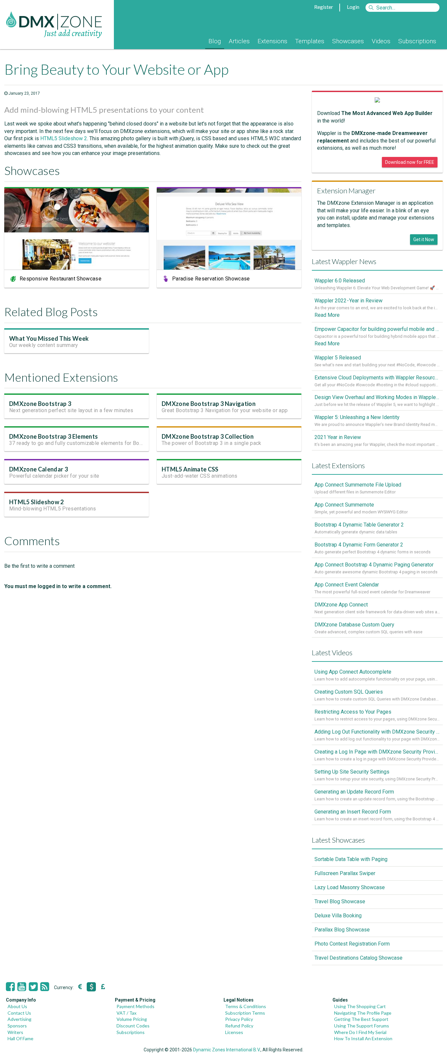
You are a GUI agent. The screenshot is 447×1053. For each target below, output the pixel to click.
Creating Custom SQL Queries (348, 692)
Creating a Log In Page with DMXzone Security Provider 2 (377, 752)
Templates (309, 41)
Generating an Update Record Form (354, 792)
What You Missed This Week (49, 338)
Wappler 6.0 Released (339, 281)
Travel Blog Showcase (339, 901)
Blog (214, 41)
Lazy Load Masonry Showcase (349, 887)
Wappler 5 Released (337, 357)
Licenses (234, 1032)
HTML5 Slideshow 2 (63, 138)
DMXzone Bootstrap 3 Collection (208, 436)
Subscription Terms (245, 1013)
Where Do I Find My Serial (360, 1032)
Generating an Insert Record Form (352, 812)
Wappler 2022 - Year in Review (348, 300)
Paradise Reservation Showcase (211, 279)
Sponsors (17, 1025)
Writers (15, 1032)
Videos (381, 41)
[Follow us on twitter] (33, 987)
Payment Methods (135, 1006)
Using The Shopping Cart (360, 1006)
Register (323, 7)
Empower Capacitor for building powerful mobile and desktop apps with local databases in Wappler (377, 329)
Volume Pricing (131, 1019)
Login (353, 7)
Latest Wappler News (344, 261)
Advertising (19, 1019)
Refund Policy (239, 1025)
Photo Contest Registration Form (352, 944)
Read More (327, 315)
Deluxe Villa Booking (338, 915)
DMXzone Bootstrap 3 (40, 403)
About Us (17, 1006)
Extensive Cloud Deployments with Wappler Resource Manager (377, 377)
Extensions (272, 41)
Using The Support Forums (361, 1025)
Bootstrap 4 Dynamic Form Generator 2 (358, 545)
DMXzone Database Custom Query (354, 625)
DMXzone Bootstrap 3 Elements (53, 436)
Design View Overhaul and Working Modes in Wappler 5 (377, 397)
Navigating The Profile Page (362, 1013)
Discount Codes (133, 1025)
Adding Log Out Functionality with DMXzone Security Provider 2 (377, 732)
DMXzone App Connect (341, 605)
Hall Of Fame (20, 1038)
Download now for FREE (409, 162)
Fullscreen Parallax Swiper (344, 873)
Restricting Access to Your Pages (352, 712)
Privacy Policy (239, 1019)
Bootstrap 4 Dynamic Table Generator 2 (359, 525)
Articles (239, 41)
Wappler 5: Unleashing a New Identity (357, 417)
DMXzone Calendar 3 (38, 469)
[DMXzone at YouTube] (21, 987)
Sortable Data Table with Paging (350, 859)
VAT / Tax (126, 1013)
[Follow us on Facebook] (10, 987)
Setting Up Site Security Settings (351, 772)
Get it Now (423, 239)
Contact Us (19, 1013)
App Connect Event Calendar (346, 585)
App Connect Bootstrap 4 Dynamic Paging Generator (374, 565)
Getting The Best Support (361, 1019)
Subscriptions (417, 41)
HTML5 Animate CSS (190, 469)
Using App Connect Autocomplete (352, 672)
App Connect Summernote (344, 505)
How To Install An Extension (363, 1038)
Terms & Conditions (245, 1006)
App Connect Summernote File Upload (357, 485)
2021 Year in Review (337, 437)
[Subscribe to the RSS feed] (44, 987)
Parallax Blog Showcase (342, 930)
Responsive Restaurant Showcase (60, 279)
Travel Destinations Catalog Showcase (358, 958)
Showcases (348, 41)
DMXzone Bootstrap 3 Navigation (209, 403)
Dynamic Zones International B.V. (226, 1049)
